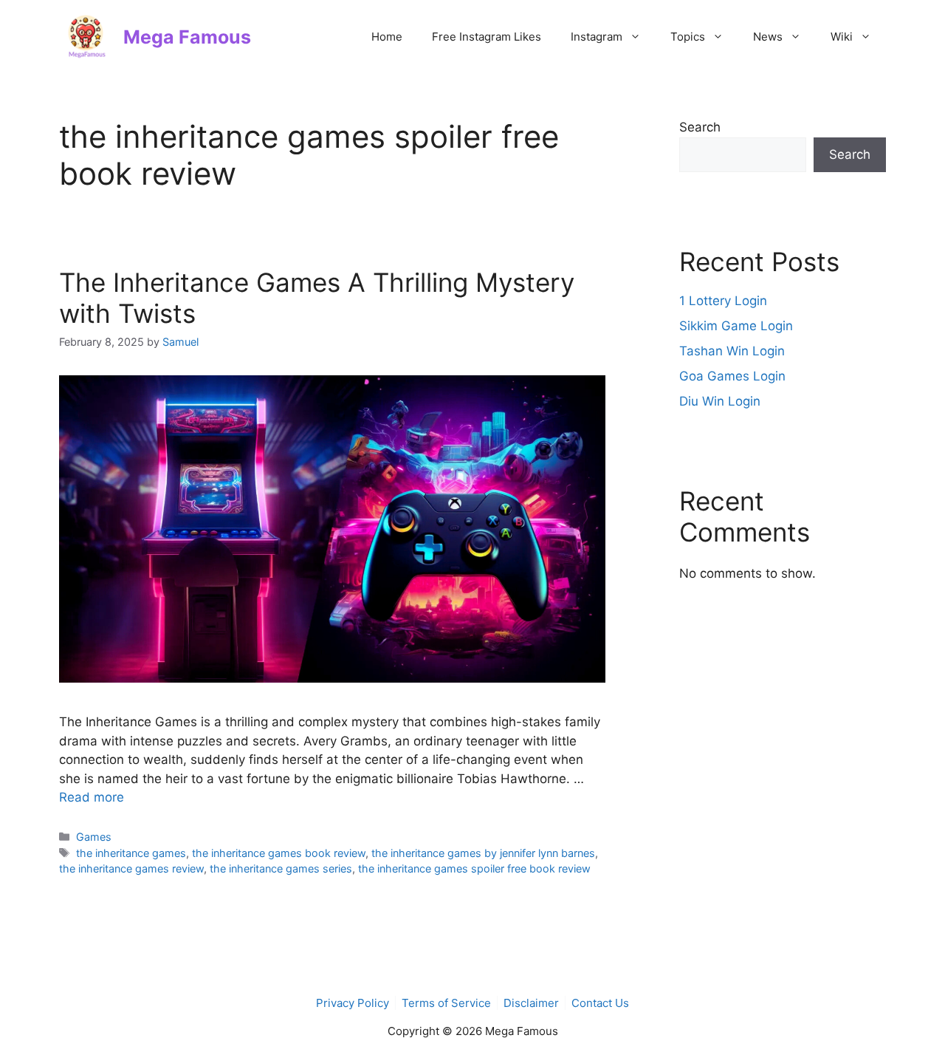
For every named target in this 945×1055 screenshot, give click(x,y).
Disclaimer (531, 1003)
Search (700, 127)
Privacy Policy (352, 1003)
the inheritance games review (131, 868)
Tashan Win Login (732, 351)
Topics (687, 37)
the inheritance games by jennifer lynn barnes (483, 853)
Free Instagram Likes (486, 37)
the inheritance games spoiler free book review (474, 868)
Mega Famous (187, 37)
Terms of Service (446, 1003)
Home (386, 37)
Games (93, 836)
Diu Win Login (719, 401)
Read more (91, 797)
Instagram (596, 37)
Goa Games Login (732, 376)
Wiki (842, 37)
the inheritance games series (281, 868)
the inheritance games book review (278, 853)
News (768, 37)
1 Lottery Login (723, 300)
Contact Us (600, 1003)
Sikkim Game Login (736, 325)
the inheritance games (131, 853)
